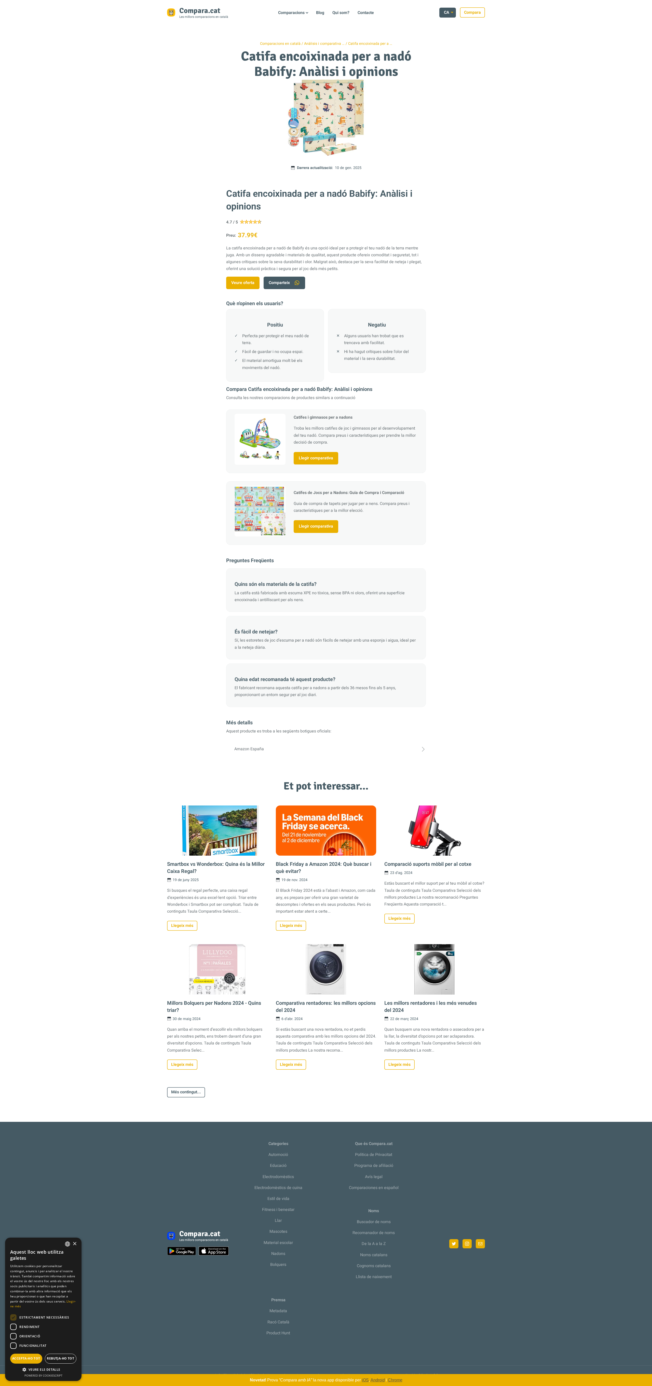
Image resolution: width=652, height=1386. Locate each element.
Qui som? (340, 13)
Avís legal (374, 1177)
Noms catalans (373, 1255)
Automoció (278, 1155)
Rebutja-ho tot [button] (60, 1358)
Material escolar (278, 1243)
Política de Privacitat (373, 1155)
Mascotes (278, 1231)
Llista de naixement (374, 1277)
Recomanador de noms (373, 1233)
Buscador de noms (374, 1222)
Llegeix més (182, 926)
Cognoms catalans (374, 1266)
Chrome (395, 1380)
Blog (320, 13)
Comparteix (279, 283)
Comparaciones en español (374, 1188)
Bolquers (278, 1265)
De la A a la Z (374, 1244)
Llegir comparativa (316, 458)
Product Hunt (278, 1333)
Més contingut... (186, 1092)
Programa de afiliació (373, 1166)
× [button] (74, 1244)
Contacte (366, 13)
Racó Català (278, 1322)
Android (378, 1380)
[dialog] (43, 1309)
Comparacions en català (280, 43)
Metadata (278, 1311)
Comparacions (291, 13)
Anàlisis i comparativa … (324, 43)
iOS (365, 1380)
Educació (278, 1166)
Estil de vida (278, 1199)
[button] (43, 1369)
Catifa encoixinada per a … (370, 43)
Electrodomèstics (278, 1177)
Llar (278, 1221)
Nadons (278, 1254)
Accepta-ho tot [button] (26, 1358)
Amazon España (249, 749)
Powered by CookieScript (43, 1375)
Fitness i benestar (278, 1210)
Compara (472, 12)
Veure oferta (242, 283)
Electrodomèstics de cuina (278, 1188)
